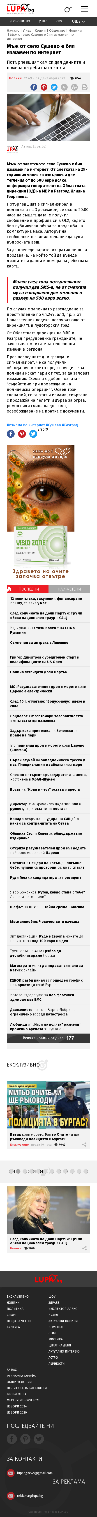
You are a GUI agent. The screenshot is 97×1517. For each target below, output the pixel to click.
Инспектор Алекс (62, 1309)
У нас (43, 21)
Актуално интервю (64, 1351)
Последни (29, 589)
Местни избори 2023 (23, 1400)
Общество (57, 30)
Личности (56, 1364)
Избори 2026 (17, 1412)
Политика (15, 1309)
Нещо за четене (19, 1321)
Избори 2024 (17, 1406)
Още (76, 21)
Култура (13, 1327)
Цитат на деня (59, 1345)
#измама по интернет (26, 425)
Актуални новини (63, 1321)
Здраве (54, 1303)
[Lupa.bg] (12, 150)
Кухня (53, 1315)
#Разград (70, 425)
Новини (75, 30)
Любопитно (20, 21)
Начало (13, 30)
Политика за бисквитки (27, 1388)
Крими (40, 30)
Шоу (51, 1297)
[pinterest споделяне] (44, 87)
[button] (11, 1171)
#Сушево (53, 425)
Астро (53, 1358)
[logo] (20, 8)
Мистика (55, 1339)
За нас (12, 1370)
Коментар (56, 1327)
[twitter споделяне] (54, 87)
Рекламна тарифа (21, 1376)
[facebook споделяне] (33, 87)
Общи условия (19, 1382)
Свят (60, 21)
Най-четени (69, 589)
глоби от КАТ (17, 1394)
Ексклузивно (19, 1144)
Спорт (12, 1315)
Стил (52, 1333)
